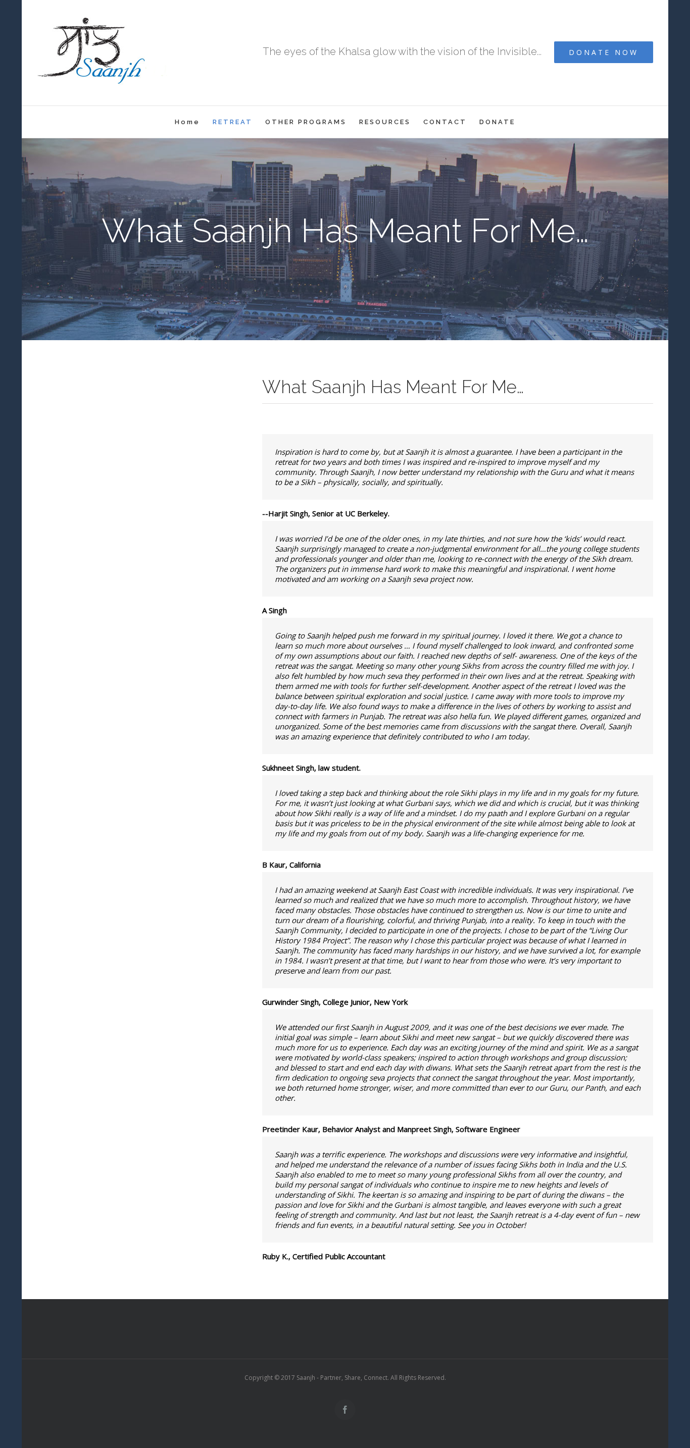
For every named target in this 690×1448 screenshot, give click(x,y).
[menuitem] (194, 122)
